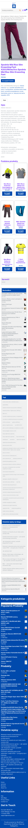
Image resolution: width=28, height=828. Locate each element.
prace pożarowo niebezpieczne (9, 455)
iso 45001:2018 (18, 425)
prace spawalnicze (7, 458)
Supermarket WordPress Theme (13, 824)
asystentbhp (5, 404)
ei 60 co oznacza (6, 422)
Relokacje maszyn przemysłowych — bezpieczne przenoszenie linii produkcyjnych (12, 527)
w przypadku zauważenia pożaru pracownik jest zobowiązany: (13, 498)
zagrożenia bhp (6, 508)
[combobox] (14, 603)
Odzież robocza (14, 16)
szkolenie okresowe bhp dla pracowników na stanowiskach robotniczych (12, 488)
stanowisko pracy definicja (8, 481)
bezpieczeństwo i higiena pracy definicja (11, 410)
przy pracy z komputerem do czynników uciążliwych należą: (11, 468)
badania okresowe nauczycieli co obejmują (12, 407)
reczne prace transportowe (8, 471)
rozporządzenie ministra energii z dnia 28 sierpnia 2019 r (13, 475)
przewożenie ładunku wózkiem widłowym (12, 464)
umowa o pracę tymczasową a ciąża (11, 495)
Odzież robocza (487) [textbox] (13, 604)
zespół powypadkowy (16, 508)
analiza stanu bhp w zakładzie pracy (11, 401)
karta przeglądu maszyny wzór (9, 430)
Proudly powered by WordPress (13, 822)
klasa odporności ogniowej (8, 433)
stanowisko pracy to (7, 93)
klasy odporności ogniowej (8, 436)
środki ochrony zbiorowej (8, 511)
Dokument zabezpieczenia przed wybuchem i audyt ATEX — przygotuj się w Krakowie (13, 753)
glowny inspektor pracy (8, 425)
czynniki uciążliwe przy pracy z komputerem (12, 416)
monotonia (12, 439)
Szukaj (20, 9)
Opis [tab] (4, 100)
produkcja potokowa (17, 458)
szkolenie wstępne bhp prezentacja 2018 (12, 492)
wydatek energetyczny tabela (9, 502)
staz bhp (18, 481)
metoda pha (5, 439)
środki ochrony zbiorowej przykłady (10, 514)
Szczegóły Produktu (8, 80)
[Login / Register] (23, 10)
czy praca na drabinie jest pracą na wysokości (13, 419)
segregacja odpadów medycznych (10, 479)
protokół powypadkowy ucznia (14, 91)
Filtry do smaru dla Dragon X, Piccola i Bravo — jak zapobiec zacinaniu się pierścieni (12, 764)
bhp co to (5, 413)
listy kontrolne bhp (20, 436)
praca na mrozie (6, 452)
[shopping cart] (25, 10)
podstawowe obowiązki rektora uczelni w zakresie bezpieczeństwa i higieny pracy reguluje (14, 449)
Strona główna (5, 16)
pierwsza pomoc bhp (7, 445)
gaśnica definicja (16, 422)
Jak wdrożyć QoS (7, 551)
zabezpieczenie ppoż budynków (10, 505)
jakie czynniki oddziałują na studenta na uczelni (13, 428)
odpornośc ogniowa (21, 439)
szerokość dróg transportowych (9, 484)
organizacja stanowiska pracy (9, 442)
